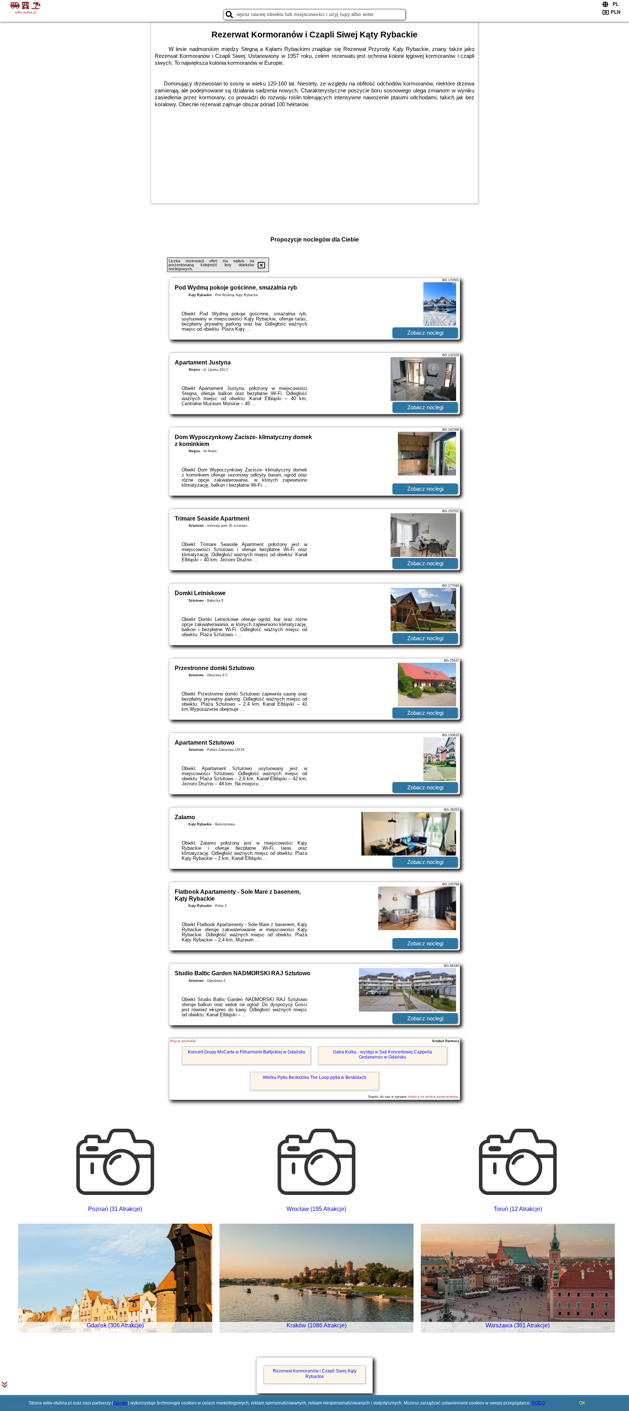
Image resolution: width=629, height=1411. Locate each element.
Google (120, 1403)
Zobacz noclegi (425, 333)
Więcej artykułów (183, 1041)
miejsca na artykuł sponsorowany (433, 1097)
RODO (538, 1403)
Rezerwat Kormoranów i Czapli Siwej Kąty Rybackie (314, 1373)
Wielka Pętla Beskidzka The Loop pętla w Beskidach (314, 1077)
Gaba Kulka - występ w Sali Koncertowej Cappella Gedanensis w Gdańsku (382, 1054)
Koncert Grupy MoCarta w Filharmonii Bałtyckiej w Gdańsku (246, 1052)
